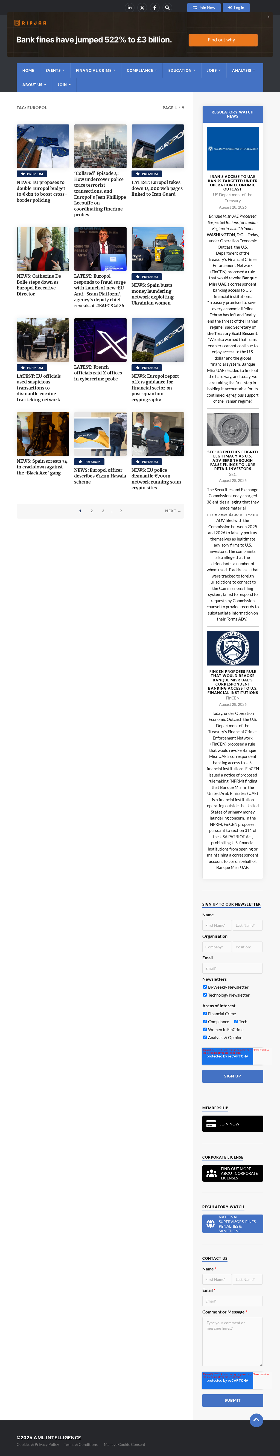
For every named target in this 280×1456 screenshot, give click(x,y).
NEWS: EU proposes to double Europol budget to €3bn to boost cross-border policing (42, 191)
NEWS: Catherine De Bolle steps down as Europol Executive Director (39, 285)
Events (53, 70)
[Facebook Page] (155, 8)
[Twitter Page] (142, 8)
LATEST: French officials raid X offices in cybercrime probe (98, 373)
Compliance (140, 70)
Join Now (207, 7)
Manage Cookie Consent (124, 1444)
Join (62, 85)
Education (180, 70)
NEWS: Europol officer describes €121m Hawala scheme (100, 476)
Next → (173, 511)
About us (32, 85)
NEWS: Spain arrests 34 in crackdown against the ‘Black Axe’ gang (42, 467)
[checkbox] (232, 992)
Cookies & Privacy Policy (38, 1444)
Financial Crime (94, 70)
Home (28, 70)
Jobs (212, 70)
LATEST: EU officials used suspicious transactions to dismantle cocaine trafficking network (39, 387)
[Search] (167, 8)
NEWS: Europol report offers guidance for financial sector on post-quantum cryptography (155, 387)
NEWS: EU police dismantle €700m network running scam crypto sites (156, 479)
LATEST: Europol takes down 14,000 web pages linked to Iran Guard (157, 188)
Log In (239, 7)
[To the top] (256, 1420)
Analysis (241, 70)
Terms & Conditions (81, 1444)
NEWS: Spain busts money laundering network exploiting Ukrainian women (152, 294)
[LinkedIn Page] (130, 8)
